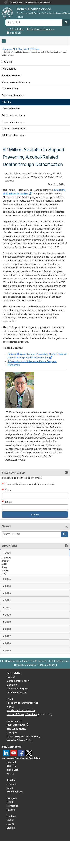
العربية (10, 787)
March (5, 560)
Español (11, 762)
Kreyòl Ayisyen (15, 791)
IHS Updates (9, 68)
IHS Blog (7, 61)
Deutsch (11, 816)
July (4, 573)
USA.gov (12, 732)
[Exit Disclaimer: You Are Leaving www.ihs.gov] (30, 193)
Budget (11, 677)
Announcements (11, 75)
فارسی (10, 824)
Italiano (11, 809)
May (4, 567)
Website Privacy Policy (19, 740)
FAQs (10, 698)
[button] (66, 23)
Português (12, 805)
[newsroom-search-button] (64, 534)
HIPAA (10, 706)
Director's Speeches (13, 95)
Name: (8, 490)
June (5, 570)
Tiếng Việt (12, 769)
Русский (11, 784)
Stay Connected (11, 746)
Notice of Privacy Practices (22, 714)
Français (12, 798)
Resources (14, 365)
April (4, 563)
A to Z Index (17, 29)
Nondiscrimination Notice (21, 710)
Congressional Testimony (16, 82)
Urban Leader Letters (14, 128)
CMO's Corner (10, 88)
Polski (10, 802)
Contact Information (18, 680)
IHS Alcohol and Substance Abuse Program (32, 361)
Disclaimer (12, 684)
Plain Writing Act (16, 724)
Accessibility (13, 673)
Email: (8, 501)
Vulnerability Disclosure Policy (23, 736)
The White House (16, 728)
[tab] (35, 552)
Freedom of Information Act (22, 702)
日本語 (10, 820)
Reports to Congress (13, 122)
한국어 (10, 773)
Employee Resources (42, 29)
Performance (14, 721)
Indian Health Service (34, 8)
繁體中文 (12, 766)
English (11, 827)
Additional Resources (14, 135)
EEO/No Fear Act (16, 692)
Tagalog (11, 780)
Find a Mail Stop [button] (48, 665)
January (6, 557)
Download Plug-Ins (17, 688)
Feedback (15, 32)
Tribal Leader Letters (13, 115)
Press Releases (11, 108)
